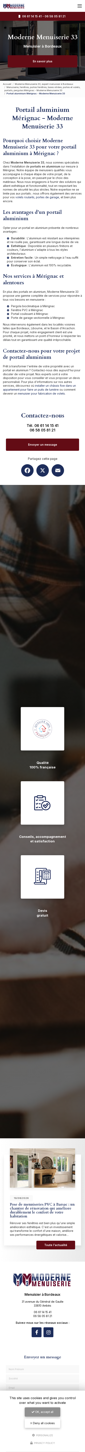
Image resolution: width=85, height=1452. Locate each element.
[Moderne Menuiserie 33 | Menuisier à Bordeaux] (14, 6)
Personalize (44, 1435)
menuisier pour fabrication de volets (41, 393)
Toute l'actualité (55, 1245)
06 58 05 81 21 (55, 16)
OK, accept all (43, 1412)
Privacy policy (44, 1443)
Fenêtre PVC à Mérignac (27, 310)
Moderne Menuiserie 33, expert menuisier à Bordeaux (44, 84)
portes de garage (47, 197)
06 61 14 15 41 (31, 16)
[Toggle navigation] (79, 6)
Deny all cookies (43, 1423)
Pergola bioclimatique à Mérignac (33, 306)
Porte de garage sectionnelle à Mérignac (38, 317)
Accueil (7, 84)
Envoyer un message (42, 444)
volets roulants (24, 197)
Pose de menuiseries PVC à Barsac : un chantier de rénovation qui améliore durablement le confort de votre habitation (42, 1210)
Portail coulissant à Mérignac (29, 313)
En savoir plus (42, 61)
